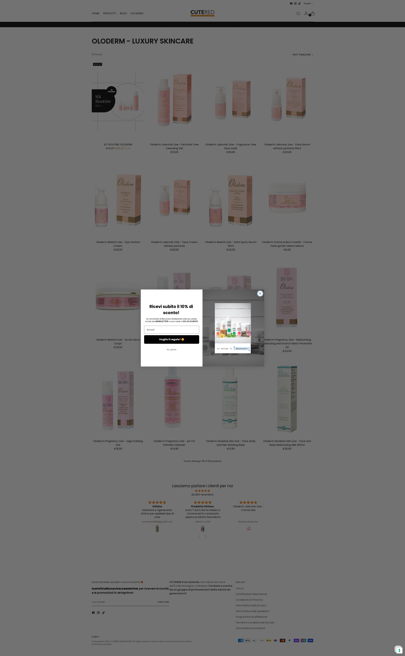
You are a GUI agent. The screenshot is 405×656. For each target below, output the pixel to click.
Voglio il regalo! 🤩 (171, 339)
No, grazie (171, 349)
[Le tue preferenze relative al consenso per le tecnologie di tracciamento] (399, 650)
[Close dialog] (260, 293)
